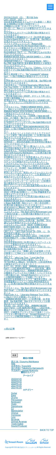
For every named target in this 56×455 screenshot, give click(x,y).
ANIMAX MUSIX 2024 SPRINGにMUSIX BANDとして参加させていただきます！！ (28, 112)
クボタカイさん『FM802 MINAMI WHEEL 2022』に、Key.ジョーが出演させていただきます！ (27, 108)
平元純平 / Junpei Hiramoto (24, 370)
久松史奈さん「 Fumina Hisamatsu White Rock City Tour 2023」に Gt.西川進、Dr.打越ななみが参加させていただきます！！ (28, 87)
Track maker (17, 424)
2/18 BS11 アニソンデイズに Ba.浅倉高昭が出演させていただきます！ (27, 123)
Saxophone (16, 406)
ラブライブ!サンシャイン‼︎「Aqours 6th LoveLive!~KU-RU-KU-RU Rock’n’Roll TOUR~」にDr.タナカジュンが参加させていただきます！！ (27, 45)
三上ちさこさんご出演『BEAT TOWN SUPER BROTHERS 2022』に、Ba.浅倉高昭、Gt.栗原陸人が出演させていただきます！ (27, 227)
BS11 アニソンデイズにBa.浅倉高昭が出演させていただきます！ (28, 186)
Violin (13, 404)
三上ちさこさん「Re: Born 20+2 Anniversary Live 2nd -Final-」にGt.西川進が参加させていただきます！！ (28, 290)
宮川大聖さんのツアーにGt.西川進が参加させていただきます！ (27, 33)
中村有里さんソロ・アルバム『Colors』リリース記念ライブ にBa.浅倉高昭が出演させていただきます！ (27, 69)
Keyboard (16, 402)
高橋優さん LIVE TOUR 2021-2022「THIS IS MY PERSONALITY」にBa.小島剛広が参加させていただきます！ (28, 238)
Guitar (14, 393)
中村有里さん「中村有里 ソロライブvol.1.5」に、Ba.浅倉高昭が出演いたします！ (28, 247)
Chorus (14, 413)
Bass (13, 395)
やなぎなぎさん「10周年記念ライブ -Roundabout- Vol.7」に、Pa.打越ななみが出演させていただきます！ (27, 52)
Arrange (15, 419)
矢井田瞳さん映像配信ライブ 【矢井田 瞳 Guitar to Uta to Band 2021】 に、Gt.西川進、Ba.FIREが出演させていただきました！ (27, 39)
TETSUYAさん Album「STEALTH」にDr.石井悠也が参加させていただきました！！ (28, 263)
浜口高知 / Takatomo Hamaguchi (27, 368)
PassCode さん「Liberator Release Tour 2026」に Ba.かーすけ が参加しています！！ (27, 295)
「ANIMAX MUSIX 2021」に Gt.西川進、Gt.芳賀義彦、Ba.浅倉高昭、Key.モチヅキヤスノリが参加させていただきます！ (27, 301)
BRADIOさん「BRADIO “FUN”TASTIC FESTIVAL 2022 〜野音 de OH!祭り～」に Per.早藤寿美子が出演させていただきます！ (27, 192)
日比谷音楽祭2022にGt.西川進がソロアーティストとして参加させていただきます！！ (27, 243)
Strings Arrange (19, 421)
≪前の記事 (9, 328)
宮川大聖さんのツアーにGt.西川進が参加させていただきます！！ (27, 92)
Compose (16, 415)
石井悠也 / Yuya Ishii (21, 366)
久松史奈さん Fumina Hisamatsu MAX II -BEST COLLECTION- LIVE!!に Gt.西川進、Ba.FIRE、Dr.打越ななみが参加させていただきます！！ (27, 220)
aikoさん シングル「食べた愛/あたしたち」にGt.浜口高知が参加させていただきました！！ (27, 147)
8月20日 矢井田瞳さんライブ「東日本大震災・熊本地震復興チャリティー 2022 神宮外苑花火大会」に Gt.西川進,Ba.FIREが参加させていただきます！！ (28, 282)
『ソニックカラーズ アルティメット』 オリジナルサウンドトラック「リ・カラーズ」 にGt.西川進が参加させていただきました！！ (27, 181)
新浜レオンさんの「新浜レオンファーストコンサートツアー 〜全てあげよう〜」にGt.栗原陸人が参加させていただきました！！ (28, 174)
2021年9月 (16, 385)
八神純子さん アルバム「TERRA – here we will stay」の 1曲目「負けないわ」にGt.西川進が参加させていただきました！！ (28, 117)
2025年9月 (16, 379)
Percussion (16, 400)
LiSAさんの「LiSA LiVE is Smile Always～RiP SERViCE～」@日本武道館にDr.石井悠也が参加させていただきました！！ (28, 141)
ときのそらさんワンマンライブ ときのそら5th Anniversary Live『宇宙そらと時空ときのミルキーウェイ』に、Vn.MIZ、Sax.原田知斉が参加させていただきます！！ (28, 167)
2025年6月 (16, 381)
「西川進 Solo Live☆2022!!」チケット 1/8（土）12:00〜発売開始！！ (27, 97)
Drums (14, 397)
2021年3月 (16, 388)
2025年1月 (16, 383)
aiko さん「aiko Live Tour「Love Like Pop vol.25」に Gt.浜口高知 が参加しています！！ (26, 258)
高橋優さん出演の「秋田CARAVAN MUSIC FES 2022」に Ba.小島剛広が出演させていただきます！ (26, 128)
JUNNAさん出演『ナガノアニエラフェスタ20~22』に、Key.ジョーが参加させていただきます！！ (27, 28)
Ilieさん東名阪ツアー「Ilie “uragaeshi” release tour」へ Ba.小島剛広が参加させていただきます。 (26, 76)
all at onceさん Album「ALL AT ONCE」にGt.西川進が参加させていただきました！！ (28, 208)
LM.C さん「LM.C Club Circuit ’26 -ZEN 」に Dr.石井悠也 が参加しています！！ (27, 232)
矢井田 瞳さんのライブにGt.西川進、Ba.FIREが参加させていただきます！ (27, 82)
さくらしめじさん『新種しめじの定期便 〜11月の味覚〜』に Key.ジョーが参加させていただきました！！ (28, 253)
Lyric (13, 417)
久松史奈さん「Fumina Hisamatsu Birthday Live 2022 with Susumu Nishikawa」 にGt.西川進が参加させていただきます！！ (27, 152)
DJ (12, 408)
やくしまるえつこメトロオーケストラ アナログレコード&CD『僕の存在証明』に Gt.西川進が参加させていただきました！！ (27, 135)
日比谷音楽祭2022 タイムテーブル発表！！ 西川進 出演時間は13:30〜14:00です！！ (27, 23)
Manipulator (17, 410)
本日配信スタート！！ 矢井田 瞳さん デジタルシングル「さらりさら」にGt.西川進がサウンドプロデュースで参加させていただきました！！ (27, 159)
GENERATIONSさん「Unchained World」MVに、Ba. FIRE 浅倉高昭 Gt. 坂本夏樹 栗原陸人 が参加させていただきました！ (27, 63)
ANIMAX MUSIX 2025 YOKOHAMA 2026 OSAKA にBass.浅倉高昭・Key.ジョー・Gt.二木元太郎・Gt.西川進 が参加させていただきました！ (27, 203)
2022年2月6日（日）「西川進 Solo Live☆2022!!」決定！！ (21, 18)
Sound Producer (19, 426)
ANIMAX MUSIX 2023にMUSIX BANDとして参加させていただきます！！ (27, 58)
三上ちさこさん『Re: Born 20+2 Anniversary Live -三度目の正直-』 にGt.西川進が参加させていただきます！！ (28, 214)
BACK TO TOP (47, 430)
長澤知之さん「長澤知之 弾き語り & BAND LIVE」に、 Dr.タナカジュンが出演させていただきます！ (28, 102)
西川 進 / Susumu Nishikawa (25, 361)
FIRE (13, 364)
